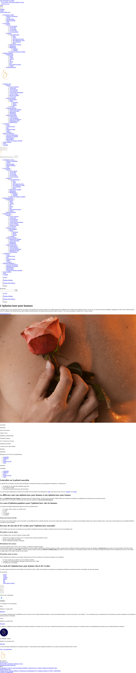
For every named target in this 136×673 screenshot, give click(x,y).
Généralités (6, 457)
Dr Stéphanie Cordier (5, 668)
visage (49, 491)
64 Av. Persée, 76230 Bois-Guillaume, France (12, 2)
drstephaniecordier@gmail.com (8, 665)
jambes (75, 491)
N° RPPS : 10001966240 (54, 671)
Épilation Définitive (23, 668)
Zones (4, 460)
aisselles (68, 491)
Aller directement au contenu (7, 0)
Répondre (2, 611)
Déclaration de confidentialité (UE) (28, 671)
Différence (5, 458)
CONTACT (3, 672)
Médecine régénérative (48, 668)
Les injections (14, 668)
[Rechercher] (16, 156)
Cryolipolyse (39, 668)
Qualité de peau (32, 668)
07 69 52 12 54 (5, 4)
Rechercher (3, 288)
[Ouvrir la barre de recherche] (1, 7)
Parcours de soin (7, 461)
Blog (56, 668)
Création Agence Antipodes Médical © (9, 671)
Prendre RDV (9, 672)
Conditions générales (42, 671)
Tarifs (4, 462)
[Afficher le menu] (3, 148)
